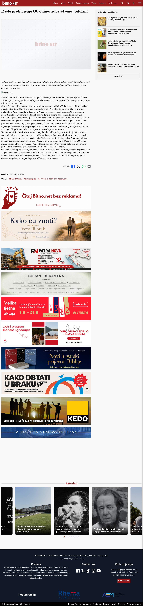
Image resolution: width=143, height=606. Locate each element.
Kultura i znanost (82, 3)
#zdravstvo (63, 179)
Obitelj (70, 3)
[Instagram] (93, 571)
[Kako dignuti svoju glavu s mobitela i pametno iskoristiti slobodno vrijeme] (102, 56)
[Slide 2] (66, 536)
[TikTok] (88, 571)
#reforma (53, 179)
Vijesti (55, 3)
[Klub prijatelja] (128, 3)
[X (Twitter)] (83, 571)
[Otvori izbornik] (140, 3)
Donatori (106, 604)
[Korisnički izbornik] (133, 3)
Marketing (121, 604)
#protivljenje (43, 179)
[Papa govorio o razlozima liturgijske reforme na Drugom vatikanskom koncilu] (102, 68)
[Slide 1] (64, 536)
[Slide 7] (75, 536)
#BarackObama (15, 179)
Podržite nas (97, 604)
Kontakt (113, 604)
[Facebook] (78, 571)
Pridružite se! (123, 581)
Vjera (63, 3)
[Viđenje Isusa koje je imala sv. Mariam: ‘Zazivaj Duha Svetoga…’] (102, 21)
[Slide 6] (73, 536)
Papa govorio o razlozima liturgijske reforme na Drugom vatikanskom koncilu (123, 65)
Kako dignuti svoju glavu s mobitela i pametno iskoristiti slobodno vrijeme (122, 54)
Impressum (87, 604)
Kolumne (102, 3)
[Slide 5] (71, 536)
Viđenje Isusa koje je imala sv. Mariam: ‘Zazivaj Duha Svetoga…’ (123, 19)
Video (93, 3)
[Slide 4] (69, 536)
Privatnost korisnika (134, 604)
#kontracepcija (30, 179)
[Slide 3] (67, 536)
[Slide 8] (76, 536)
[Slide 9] (78, 536)
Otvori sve (118, 76)
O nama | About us (74, 604)
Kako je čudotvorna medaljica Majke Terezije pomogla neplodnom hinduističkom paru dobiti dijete (122, 43)
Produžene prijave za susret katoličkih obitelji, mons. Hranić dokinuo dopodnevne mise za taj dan (122, 31)
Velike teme (113, 3)
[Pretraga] (122, 3)
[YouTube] (99, 571)
